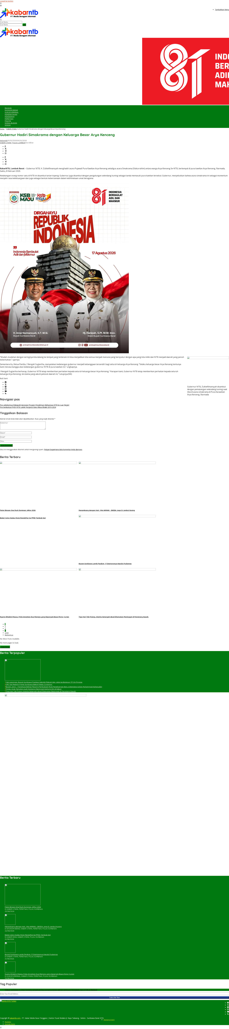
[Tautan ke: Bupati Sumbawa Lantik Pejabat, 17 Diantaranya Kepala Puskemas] (10, 952)
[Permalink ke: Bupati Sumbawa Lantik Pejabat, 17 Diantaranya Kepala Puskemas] (117, 517)
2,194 (7, 633)
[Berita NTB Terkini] (19, 17)
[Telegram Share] (5, 151)
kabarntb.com (15, 1018)
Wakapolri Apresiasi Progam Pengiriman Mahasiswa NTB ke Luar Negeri (34, 405)
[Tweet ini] (5, 149)
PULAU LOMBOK (18, 143)
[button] (24, 24)
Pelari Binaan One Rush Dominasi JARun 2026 (18, 510)
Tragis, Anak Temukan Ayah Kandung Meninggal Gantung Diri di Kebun (33, 689)
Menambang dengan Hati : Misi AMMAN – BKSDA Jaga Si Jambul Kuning (107, 510)
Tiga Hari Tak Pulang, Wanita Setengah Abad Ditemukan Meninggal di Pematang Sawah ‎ (114, 617)
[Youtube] (6, 391)
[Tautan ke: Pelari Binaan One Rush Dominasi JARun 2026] (23, 904)
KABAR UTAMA (5, 143)
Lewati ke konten (6, 1)
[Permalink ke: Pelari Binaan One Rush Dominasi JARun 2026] (38, 463)
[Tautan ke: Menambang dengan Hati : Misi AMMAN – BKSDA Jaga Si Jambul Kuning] (10, 924)
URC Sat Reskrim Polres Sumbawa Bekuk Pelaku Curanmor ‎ (29, 684)
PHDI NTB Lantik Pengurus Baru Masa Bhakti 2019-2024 (28, 407)
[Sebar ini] (5, 146)
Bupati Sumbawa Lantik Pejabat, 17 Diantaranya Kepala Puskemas (105, 564)
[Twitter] (5, 384)
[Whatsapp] (5, 153)
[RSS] (5, 394)
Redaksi (8, 1022)
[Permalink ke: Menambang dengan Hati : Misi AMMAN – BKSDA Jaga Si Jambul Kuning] (117, 463)
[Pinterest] (5, 387)
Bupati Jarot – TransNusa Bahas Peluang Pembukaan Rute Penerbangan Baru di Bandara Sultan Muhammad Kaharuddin (54, 687)
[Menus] (1, 3)
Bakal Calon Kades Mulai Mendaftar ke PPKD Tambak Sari (23, 518)
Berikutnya (9, 635)
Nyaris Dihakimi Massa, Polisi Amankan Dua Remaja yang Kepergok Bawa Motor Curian (34, 617)
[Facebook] (5, 382)
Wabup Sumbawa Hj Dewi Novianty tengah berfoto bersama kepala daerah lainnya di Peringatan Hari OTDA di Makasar (51, 990)
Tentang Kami (109, 1020)
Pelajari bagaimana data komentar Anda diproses (63, 449)
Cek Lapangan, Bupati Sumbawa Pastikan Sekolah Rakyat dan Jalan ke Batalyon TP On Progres (44, 682)
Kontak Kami (10, 1024)
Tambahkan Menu (222, 9)
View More (5, 647)
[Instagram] (5, 389)
